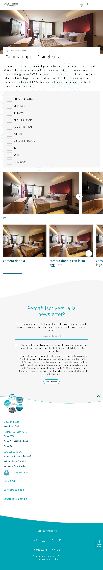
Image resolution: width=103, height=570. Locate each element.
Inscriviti (51, 382)
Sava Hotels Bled (11, 426)
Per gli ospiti (11, 480)
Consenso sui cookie (48, 559)
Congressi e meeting (15, 498)
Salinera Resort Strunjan (15, 461)
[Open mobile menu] (98, 5)
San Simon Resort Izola (14, 466)
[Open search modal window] (93, 5)
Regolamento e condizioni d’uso (47, 556)
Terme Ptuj (9, 446)
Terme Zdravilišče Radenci (16, 441)
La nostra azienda (14, 489)
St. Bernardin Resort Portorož (17, 456)
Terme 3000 (9, 436)
